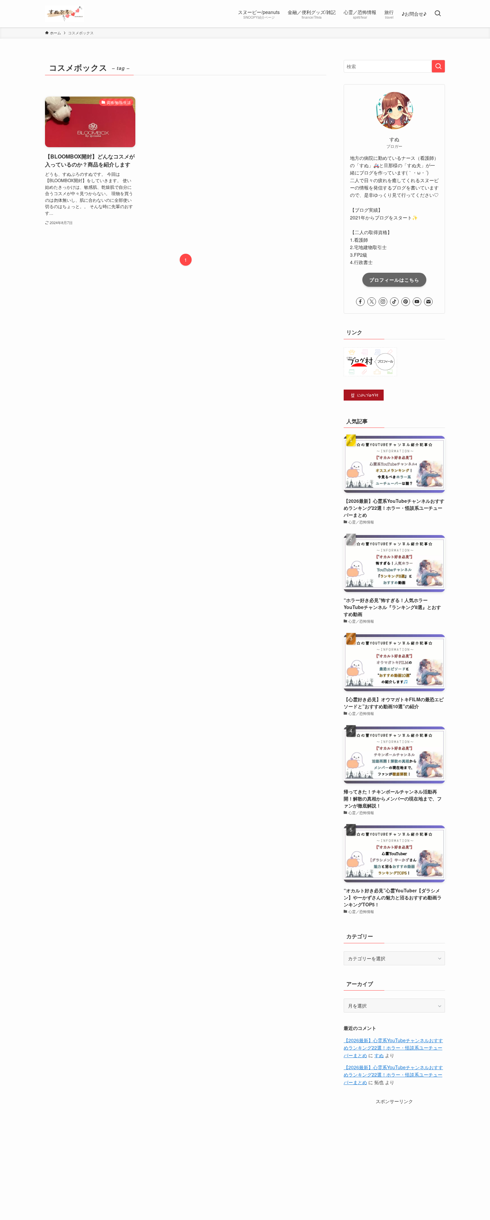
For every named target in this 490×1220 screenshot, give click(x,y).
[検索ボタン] (437, 13)
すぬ (379, 1055)
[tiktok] (394, 301)
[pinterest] (405, 301)
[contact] (428, 301)
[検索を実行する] (438, 66)
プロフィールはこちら (394, 279)
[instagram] (383, 301)
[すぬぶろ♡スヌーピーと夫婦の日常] (64, 13)
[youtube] (417, 301)
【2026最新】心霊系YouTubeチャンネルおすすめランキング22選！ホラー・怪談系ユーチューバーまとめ (393, 1048)
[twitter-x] (371, 301)
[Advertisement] (394, 1146)
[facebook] (360, 301)
